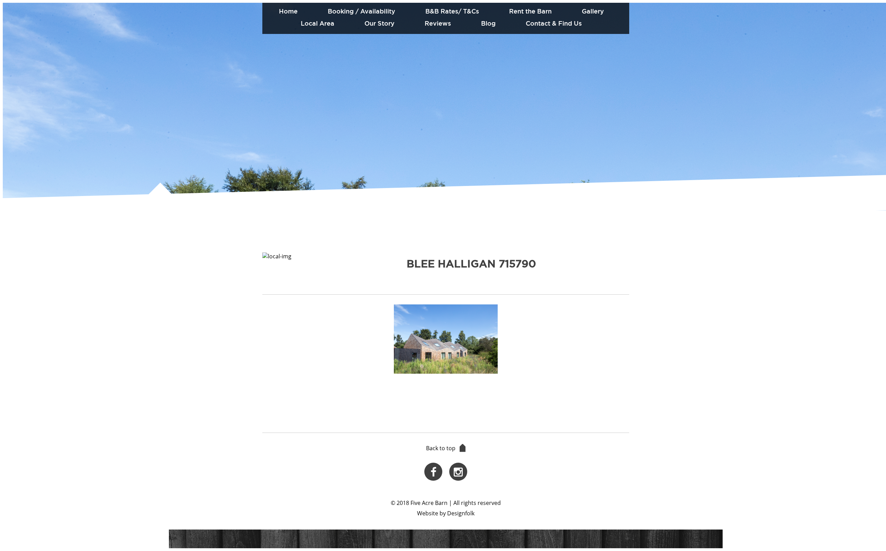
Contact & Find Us (554, 23)
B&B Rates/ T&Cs (452, 11)
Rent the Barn (530, 11)
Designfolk (460, 513)
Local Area (317, 23)
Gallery (593, 11)
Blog (488, 23)
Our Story (379, 23)
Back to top (440, 448)
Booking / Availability (361, 11)
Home (288, 11)
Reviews (438, 23)
